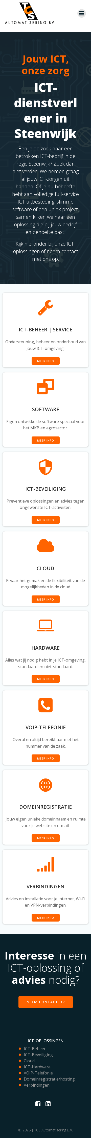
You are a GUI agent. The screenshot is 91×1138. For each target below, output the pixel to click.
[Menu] (81, 13)
